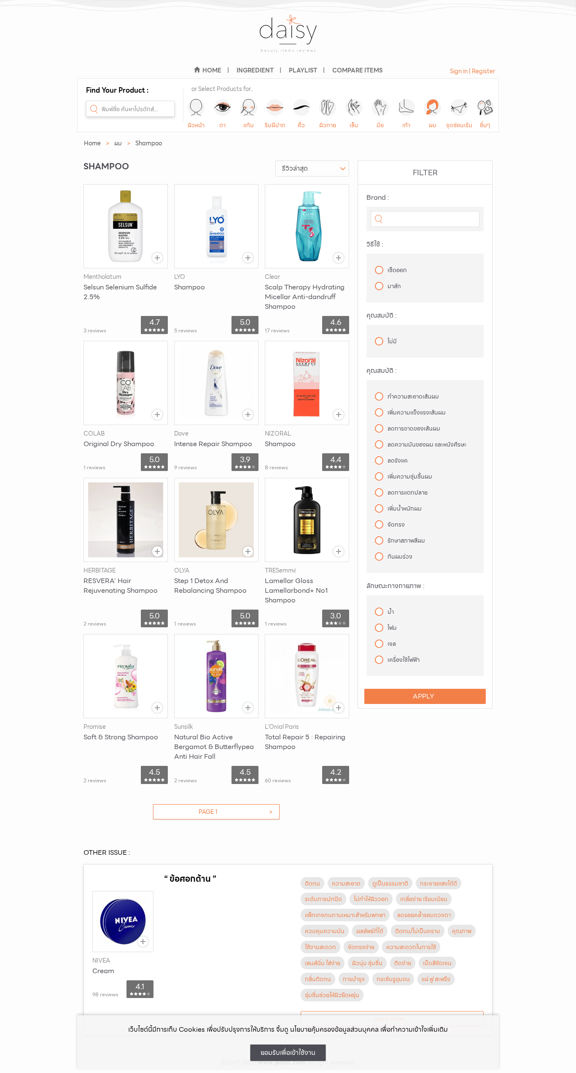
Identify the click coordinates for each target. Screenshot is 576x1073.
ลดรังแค (398, 460)
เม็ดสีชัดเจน (437, 963)
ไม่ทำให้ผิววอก (371, 899)
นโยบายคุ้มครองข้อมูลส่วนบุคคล (334, 1029)
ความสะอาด (346, 883)
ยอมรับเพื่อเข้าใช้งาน (288, 1052)
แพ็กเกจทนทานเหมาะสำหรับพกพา (345, 915)
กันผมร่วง (400, 556)
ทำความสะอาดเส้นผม (413, 396)
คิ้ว (301, 125)
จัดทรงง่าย (361, 947)
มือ (380, 125)
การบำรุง (354, 979)
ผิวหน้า (196, 125)
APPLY (423, 696)
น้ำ (391, 611)
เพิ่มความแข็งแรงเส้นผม (417, 412)
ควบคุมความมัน (325, 931)
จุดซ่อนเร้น (459, 125)
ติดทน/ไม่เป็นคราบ (417, 931)
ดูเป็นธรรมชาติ (390, 883)
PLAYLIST (303, 70)
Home (92, 143)
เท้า (406, 125)
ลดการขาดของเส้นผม (414, 428)
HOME (211, 70)
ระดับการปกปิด (323, 899)
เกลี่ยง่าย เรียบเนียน (423, 899)
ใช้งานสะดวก (320, 947)
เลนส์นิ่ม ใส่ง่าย (322, 963)
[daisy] (288, 39)
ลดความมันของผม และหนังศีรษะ (427, 444)
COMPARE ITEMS (357, 70)
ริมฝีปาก (275, 125)
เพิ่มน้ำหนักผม (405, 508)
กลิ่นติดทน (318, 979)
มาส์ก (394, 286)
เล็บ (354, 125)
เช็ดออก (397, 270)
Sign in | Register (472, 71)
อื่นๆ (485, 125)
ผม (432, 125)
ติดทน (312, 883)
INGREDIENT (255, 70)
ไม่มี (392, 341)
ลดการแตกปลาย (408, 492)
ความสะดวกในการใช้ (411, 947)
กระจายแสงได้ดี (438, 883)
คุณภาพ (461, 931)
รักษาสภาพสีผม (406, 540)
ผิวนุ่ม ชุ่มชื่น (367, 963)
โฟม (392, 627)
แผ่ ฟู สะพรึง (436, 979)
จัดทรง (396, 524)
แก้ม (248, 125)
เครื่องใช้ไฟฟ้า (404, 659)
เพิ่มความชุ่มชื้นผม (410, 476)
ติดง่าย (402, 963)
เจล (392, 643)
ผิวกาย (327, 125)
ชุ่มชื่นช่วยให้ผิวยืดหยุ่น (332, 995)
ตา (222, 125)
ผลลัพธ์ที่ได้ (369, 931)
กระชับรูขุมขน (393, 979)
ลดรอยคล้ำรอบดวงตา (424, 915)
